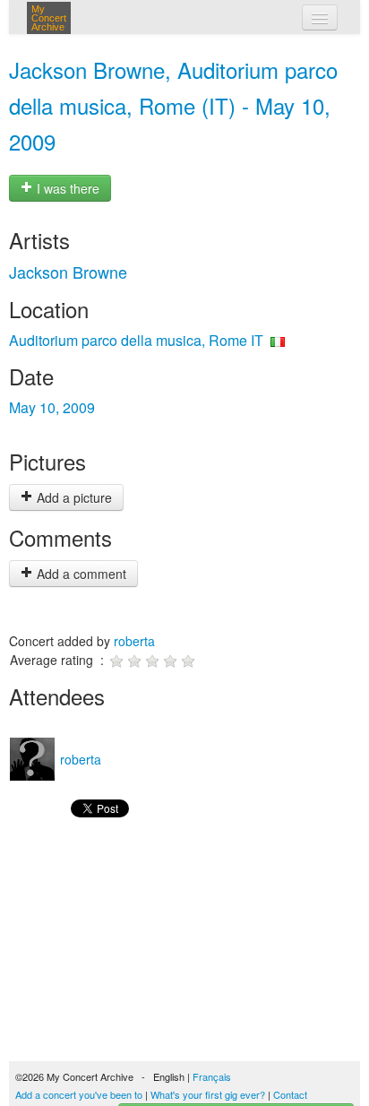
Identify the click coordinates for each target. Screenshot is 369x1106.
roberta (134, 641)
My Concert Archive (48, 18)
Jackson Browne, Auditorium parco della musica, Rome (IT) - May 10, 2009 (173, 105)
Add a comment (79, 574)
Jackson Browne (68, 271)
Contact (290, 1094)
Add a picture (72, 497)
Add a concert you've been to (78, 1094)
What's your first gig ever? (207, 1094)
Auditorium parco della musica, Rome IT (136, 340)
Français (212, 1076)
